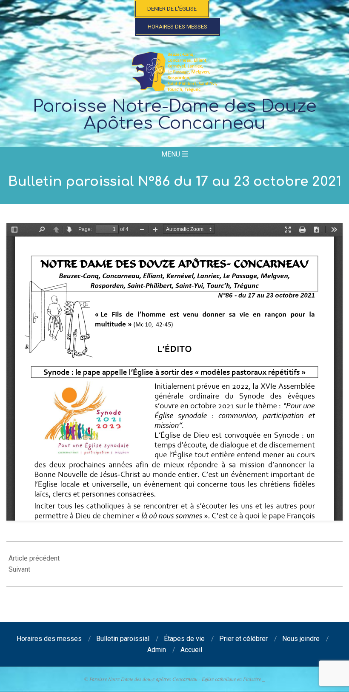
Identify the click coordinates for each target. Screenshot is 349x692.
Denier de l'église (172, 9)
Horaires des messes (177, 26)
